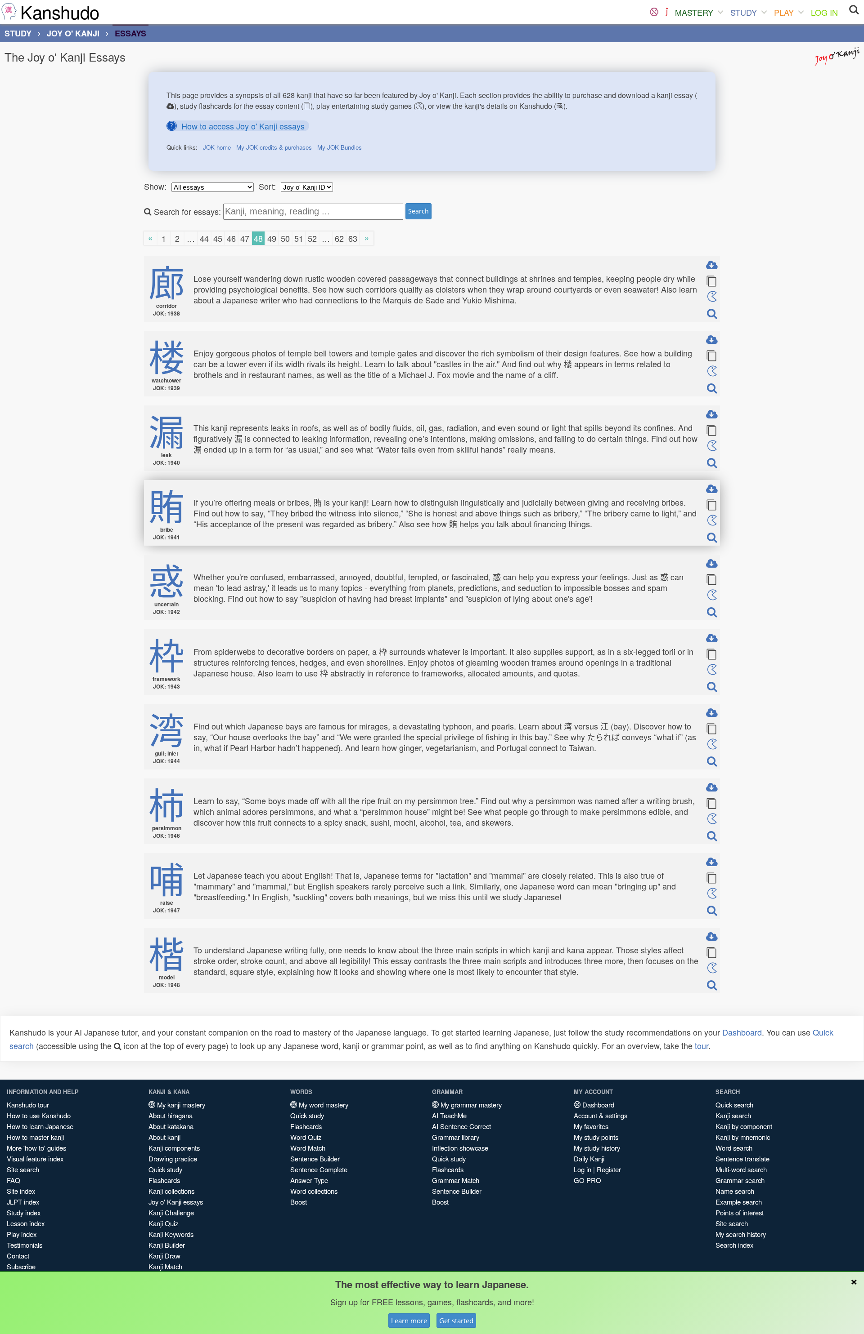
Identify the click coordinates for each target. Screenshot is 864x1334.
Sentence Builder (315, 1158)
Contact (18, 1255)
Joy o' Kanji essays (175, 1201)
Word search (734, 1147)
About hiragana (170, 1115)
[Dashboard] (654, 12)
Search (418, 211)
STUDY (743, 12)
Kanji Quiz (163, 1223)
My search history (741, 1234)
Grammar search (740, 1180)
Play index (21, 1234)
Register (609, 1169)
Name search (735, 1191)
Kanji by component (744, 1126)
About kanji (164, 1137)
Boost (298, 1201)
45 (217, 238)
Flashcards (164, 1180)
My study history (597, 1147)
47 (244, 238)
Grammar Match (455, 1180)
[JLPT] (666, 12)
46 (231, 238)
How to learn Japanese (40, 1126)
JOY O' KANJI (73, 33)
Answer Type (309, 1180)
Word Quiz (305, 1137)
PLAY (784, 12)
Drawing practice (172, 1158)
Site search (23, 1169)
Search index (734, 1245)
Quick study (165, 1169)
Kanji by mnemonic (743, 1137)
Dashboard (742, 1032)
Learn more (409, 1320)
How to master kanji (35, 1137)
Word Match (307, 1147)
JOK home (217, 147)
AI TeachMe (449, 1115)
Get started (456, 1320)
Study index (23, 1212)
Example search (739, 1201)
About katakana (171, 1126)
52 (312, 238)
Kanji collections (171, 1191)
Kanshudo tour (28, 1104)
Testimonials (24, 1245)
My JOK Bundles (339, 147)
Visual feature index (35, 1158)
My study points (596, 1137)
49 (271, 238)
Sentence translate (743, 1158)
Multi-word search (741, 1169)
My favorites (591, 1126)
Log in (582, 1169)
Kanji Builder (166, 1245)
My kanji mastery (180, 1104)
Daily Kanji (589, 1158)
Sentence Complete (318, 1169)
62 (339, 238)
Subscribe (21, 1266)
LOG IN (824, 12)
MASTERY (694, 12)
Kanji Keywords (171, 1234)
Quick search (734, 1104)
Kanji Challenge (171, 1212)
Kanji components (174, 1147)
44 (204, 238)
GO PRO (587, 1180)
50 (285, 238)
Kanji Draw (164, 1255)
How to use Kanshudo (39, 1115)
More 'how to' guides (36, 1147)
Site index (21, 1191)
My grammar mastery (470, 1104)
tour (701, 1045)
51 (298, 238)
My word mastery (322, 1104)
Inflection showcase (460, 1147)
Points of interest (740, 1212)
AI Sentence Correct (461, 1126)
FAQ (13, 1180)
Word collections (314, 1191)
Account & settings (600, 1115)
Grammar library (455, 1137)
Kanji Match (165, 1266)
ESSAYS (130, 33)
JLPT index (23, 1201)
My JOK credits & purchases (274, 147)
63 (352, 238)
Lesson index (26, 1223)
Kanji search (733, 1115)
